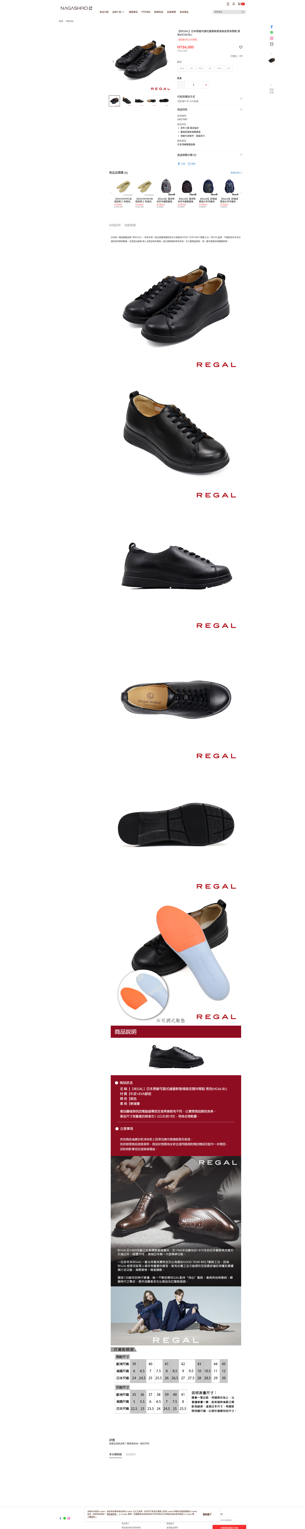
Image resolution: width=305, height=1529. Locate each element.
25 (228, 68)
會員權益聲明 (172, 1528)
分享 (183, 164)
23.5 (200, 68)
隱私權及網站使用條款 (131, 1528)
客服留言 (170, 1523)
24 (210, 68)
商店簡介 (125, 1523)
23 (191, 68)
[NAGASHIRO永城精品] (76, 8)
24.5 (219, 68)
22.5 (182, 68)
